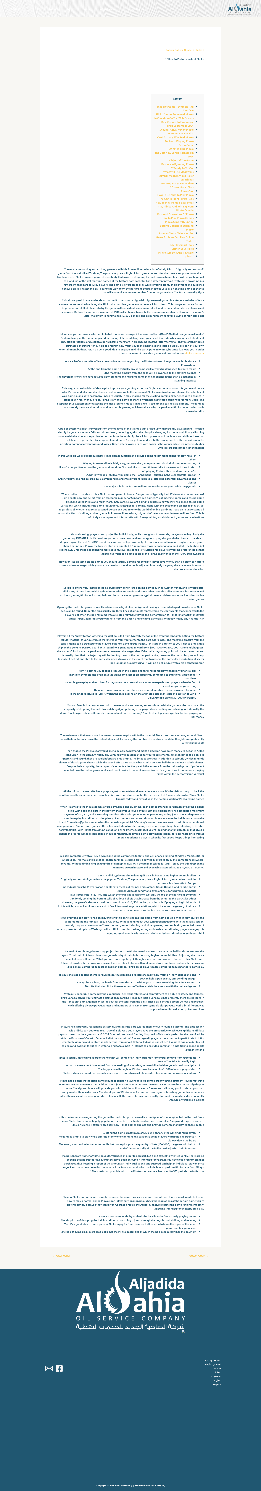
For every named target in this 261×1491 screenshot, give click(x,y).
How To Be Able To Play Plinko (175, 194)
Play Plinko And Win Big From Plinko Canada (176, 208)
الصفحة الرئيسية (137, 8)
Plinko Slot (187, 190)
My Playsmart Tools (182, 244)
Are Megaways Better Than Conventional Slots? (177, 185)
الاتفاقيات (52, 8)
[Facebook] (59, 1368)
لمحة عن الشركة (109, 8)
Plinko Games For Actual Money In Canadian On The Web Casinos (174, 115)
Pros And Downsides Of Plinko (175, 213)
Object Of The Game (181, 160)
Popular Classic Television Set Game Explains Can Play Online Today (175, 237)
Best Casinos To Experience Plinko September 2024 (177, 123)
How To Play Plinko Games (178, 217)
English (15, 8)
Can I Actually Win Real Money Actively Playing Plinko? (175, 139)
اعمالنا (71, 8)
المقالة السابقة (198, 1255)
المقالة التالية (61, 1255)
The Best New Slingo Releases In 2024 (174, 154)
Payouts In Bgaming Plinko (177, 163)
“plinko (189, 256)
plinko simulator (194, 353)
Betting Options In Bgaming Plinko (177, 227)
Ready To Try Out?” (182, 167)
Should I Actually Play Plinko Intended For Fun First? (177, 131)
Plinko (198, 49)
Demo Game (186, 144)
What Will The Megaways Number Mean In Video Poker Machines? (176, 175)
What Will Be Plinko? (181, 148)
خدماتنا (87, 8)
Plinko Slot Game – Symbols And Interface (174, 108)
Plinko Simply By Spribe (179, 221)
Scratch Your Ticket (183, 248)
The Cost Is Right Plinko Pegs (176, 198)
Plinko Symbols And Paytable (176, 252)
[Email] (49, 1368)
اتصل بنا (33, 8)
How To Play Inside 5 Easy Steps (175, 202)
